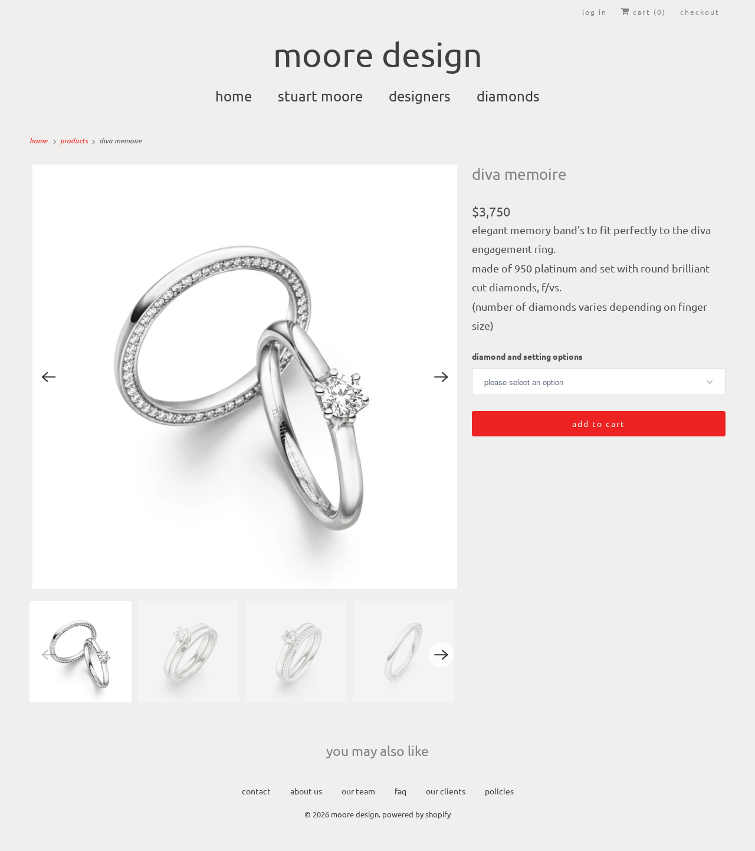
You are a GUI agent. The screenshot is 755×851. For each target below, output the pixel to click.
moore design (355, 814)
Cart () (648, 12)
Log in (594, 12)
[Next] (441, 377)
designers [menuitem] (420, 95)
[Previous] (48, 377)
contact (256, 791)
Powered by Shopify (416, 814)
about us (306, 791)
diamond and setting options (527, 356)
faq (400, 791)
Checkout (700, 12)
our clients (445, 791)
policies (499, 791)
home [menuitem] (233, 95)
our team (358, 791)
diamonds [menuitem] (508, 95)
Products (75, 140)
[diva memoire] (244, 377)
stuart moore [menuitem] (320, 95)
